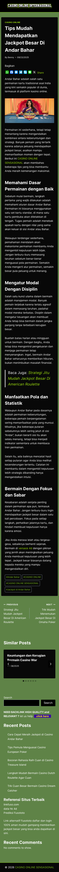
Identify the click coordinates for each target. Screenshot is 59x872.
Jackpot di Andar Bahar (18, 589)
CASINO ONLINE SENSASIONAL (22, 583)
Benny (11, 57)
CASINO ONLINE (12, 22)
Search (8, 697)
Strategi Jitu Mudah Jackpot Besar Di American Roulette (29, 378)
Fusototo (26, 820)
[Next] (50, 664)
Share (40, 72)
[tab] (23, 681)
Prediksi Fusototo (14, 812)
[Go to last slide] (8, 664)
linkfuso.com (11, 804)
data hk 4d (10, 808)
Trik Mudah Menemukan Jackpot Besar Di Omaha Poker (45, 613)
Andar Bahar (13, 577)
